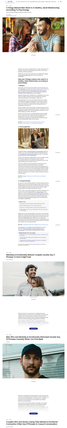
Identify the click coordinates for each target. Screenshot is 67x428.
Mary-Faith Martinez (9, 426)
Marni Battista (8, 14)
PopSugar (8, 341)
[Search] (58, 2)
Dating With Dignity (36, 244)
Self (26, 1)
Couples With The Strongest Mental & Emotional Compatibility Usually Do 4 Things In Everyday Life (33, 241)
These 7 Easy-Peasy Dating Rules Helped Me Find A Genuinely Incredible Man (33, 238)
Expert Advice (53, 1)
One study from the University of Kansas (27, 197)
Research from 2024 (26, 91)
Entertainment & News (34, 1)
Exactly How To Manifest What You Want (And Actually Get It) (33, 207)
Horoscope (23, 1)
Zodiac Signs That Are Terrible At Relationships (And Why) (32, 203)
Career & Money (48, 1)
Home (7, 5)
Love (16, 1)
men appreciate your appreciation (35, 151)
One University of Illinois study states (28, 154)
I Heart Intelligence (9, 259)
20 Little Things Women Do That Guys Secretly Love (31, 205)
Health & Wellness (41, 1)
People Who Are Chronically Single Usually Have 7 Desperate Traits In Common (34, 235)
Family (28, 1)
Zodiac (19, 1)
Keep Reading (33, 328)
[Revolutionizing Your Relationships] (10, 2)
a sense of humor (40, 191)
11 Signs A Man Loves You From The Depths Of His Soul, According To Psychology (33, 210)
